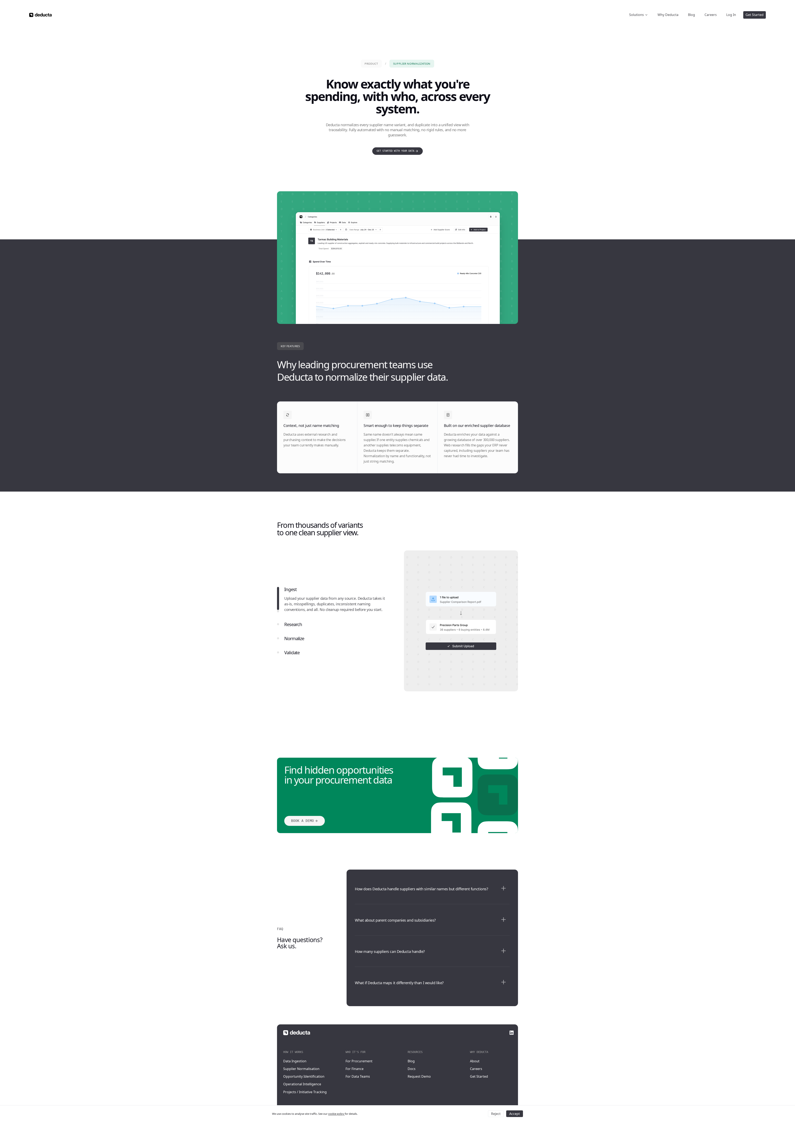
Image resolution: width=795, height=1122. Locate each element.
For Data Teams (358, 1076)
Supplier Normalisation (301, 1068)
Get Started (479, 1076)
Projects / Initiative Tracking (305, 1092)
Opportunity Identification (303, 1076)
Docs (412, 1068)
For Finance (355, 1068)
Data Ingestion (294, 1061)
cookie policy (336, 1114)
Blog (411, 1061)
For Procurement (359, 1061)
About (474, 1061)
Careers (476, 1068)
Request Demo (419, 1076)
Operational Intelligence (302, 1084)
